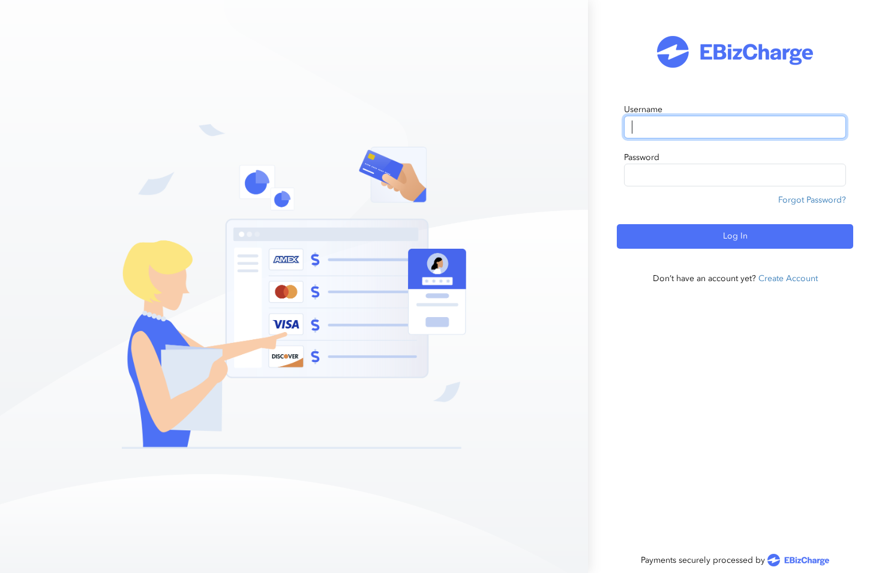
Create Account (788, 278)
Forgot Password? (812, 200)
